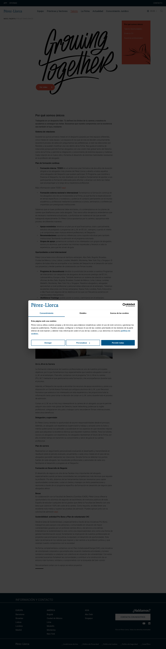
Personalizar (81, 343)
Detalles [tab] (83, 313)
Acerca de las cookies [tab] (119, 313)
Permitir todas (118, 343)
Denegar (48, 343)
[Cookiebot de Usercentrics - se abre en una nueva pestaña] (124, 305)
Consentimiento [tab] (46, 313)
